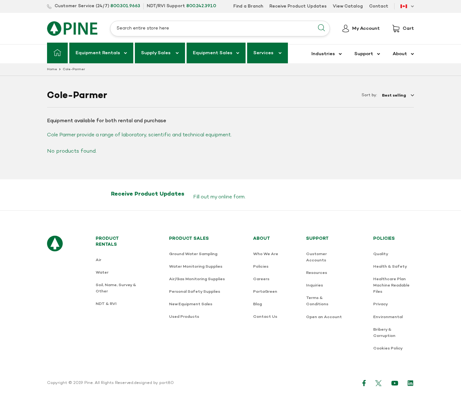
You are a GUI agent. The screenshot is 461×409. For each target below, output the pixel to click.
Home (52, 69)
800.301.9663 (125, 6)
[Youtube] (394, 383)
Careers (261, 279)
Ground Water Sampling (193, 254)
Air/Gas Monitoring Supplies (197, 279)
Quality (380, 254)
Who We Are (265, 254)
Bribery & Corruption (384, 332)
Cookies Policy (388, 348)
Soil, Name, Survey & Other (116, 288)
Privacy (380, 304)
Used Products (184, 316)
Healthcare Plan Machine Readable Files (391, 285)
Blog (257, 304)
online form (231, 197)
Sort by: (369, 95)
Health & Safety (390, 266)
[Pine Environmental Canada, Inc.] (72, 28)
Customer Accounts (316, 257)
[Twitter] (378, 383)
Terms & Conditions (317, 301)
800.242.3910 (201, 6)
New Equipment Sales (190, 304)
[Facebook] (364, 383)
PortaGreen (265, 291)
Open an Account (324, 317)
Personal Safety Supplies (194, 291)
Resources (316, 272)
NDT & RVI (106, 304)
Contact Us (265, 316)
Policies (260, 266)
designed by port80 (154, 383)
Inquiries (314, 285)
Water (102, 272)
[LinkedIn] (411, 383)
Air (98, 260)
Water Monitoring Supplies (195, 266)
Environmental (388, 317)
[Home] (57, 53)
